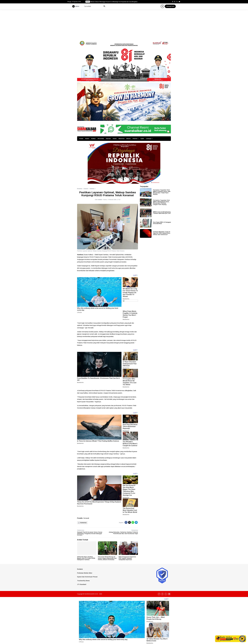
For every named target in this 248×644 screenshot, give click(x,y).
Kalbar (93, 138)
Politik (135, 138)
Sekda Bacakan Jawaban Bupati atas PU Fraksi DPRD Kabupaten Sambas (86, 558)
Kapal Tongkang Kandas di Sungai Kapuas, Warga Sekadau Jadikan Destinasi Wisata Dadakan (115, 1)
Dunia (115, 138)
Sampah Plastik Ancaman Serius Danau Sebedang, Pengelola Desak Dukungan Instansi (89, 533)
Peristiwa (101, 138)
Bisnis (128, 138)
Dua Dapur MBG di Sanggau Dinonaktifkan (162, 222)
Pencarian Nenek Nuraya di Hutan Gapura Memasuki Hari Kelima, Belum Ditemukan (107, 558)
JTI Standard (81, 584)
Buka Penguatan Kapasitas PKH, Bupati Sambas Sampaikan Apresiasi (127, 558)
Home (81, 138)
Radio (87, 138)
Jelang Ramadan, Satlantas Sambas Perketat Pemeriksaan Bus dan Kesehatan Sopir (123, 532)
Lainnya (148, 138)
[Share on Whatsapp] (132, 522)
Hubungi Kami (170, 6)
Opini (142, 138)
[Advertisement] (124, 23)
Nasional (121, 138)
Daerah (108, 138)
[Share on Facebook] (126, 522)
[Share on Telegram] (136, 522)
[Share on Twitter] (129, 522)
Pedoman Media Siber (84, 573)
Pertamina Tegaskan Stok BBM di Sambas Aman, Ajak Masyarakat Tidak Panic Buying (161, 192)
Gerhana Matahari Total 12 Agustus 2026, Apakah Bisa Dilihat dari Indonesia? (161, 233)
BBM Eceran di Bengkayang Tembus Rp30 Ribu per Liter (162, 212)
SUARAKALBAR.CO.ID (91, 594)
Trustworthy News (83, 580)
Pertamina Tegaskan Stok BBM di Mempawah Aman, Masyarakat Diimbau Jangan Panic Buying (161, 202)
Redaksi (80, 569)
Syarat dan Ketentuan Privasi (87, 577)
